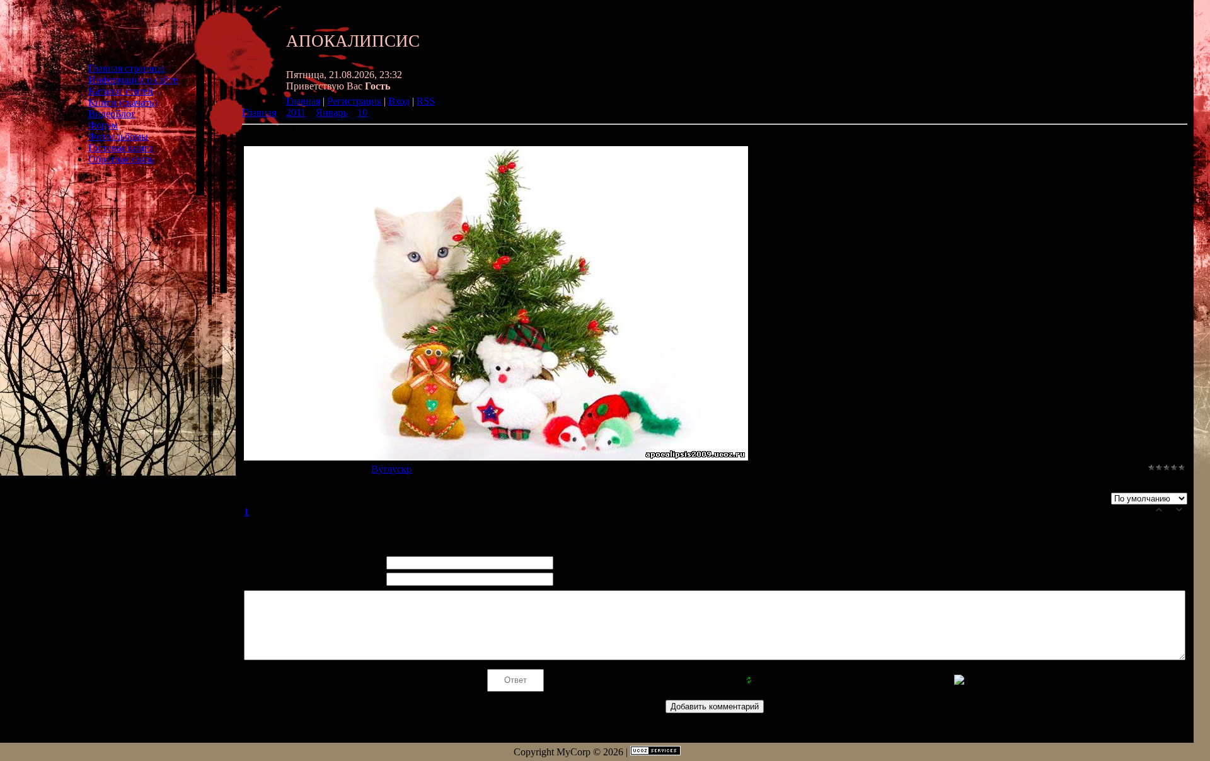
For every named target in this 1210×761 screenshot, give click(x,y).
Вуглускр (391, 469)
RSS (426, 101)
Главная (303, 101)
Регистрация (354, 101)
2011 (296, 112)
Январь (331, 112)
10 (362, 112)
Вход (399, 101)
